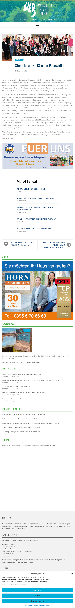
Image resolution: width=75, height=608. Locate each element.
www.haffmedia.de (33, 362)
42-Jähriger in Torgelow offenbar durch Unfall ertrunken (21, 432)
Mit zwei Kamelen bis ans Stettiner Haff (31, 189)
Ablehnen (37, 596)
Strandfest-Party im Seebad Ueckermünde (16, 386)
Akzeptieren (37, 590)
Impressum (48, 605)
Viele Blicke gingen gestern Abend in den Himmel (34, 228)
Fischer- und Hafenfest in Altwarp (13, 399)
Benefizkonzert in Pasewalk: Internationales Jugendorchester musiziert (54, 245)
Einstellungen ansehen (38, 601)
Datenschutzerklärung (39, 605)
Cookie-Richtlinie (28, 605)
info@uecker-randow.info (46, 446)
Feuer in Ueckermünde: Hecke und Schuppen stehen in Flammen (23, 393)
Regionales (19, 60)
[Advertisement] (37, 478)
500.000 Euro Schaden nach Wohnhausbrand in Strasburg (21, 427)
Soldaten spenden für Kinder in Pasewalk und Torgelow (22, 243)
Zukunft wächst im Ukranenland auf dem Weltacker (35, 198)
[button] (72, 574)
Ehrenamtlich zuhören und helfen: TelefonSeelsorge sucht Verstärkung (35, 208)
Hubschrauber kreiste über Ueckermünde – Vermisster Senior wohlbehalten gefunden (30, 380)
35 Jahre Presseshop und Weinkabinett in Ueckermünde (37, 219)
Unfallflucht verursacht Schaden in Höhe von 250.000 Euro (21, 374)
